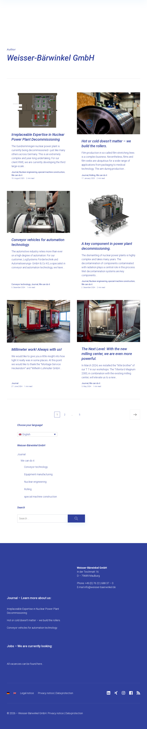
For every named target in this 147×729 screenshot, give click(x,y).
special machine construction (40, 496)
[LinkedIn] (108, 693)
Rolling (28, 489)
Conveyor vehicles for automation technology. (32, 627)
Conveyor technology (36, 466)
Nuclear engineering (35, 481)
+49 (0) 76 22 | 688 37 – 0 (99, 583)
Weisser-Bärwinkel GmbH (50, 57)
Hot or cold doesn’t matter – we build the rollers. (33, 620)
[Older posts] (135, 414)
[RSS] (138, 693)
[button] (37, 434)
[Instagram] (123, 693)
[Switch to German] (8, 693)
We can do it (27, 460)
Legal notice (27, 693)
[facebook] (131, 693)
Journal (21, 454)
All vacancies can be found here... (25, 663)
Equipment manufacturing (38, 474)
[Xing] (116, 693)
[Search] (51, 519)
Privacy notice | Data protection (55, 693)
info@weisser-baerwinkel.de (100, 587)
